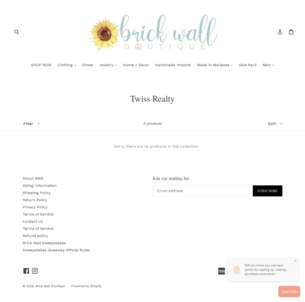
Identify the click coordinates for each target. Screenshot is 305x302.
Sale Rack (248, 65)
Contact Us (33, 221)
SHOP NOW (41, 65)
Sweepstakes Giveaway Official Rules (56, 250)
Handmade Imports (173, 65)
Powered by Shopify (86, 286)
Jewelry (109, 64)
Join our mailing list (170, 178)
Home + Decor (136, 65)
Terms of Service (38, 214)
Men (270, 64)
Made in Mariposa (216, 64)
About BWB (33, 178)
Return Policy (35, 200)
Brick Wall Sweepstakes (44, 243)
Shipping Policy (37, 192)
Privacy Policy (35, 207)
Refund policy (35, 235)
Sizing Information (39, 185)
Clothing (68, 64)
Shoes (87, 65)
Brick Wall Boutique (50, 286)
